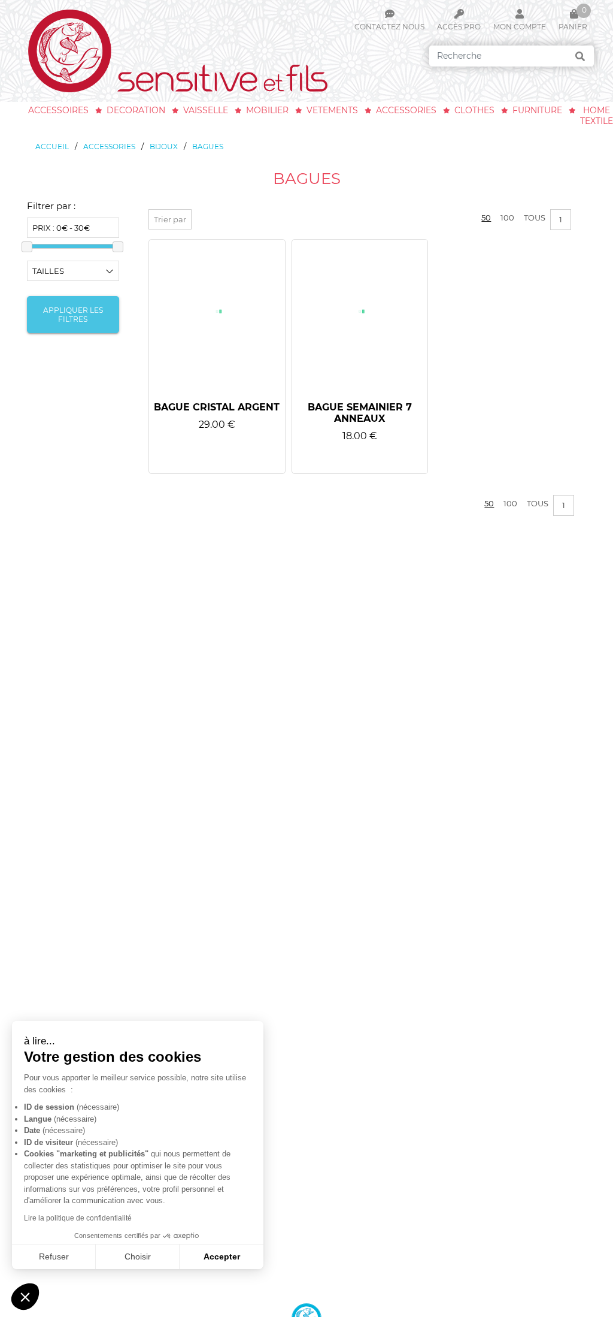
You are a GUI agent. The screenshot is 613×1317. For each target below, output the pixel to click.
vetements (332, 110)
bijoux (164, 146)
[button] (25, 1296)
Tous (534, 217)
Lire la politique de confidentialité (78, 1218)
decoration (136, 110)
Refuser (54, 1256)
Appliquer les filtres (73, 315)
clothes (474, 110)
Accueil (52, 146)
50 (486, 217)
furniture (537, 110)
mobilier (267, 110)
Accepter (222, 1256)
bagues (207, 146)
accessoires (58, 110)
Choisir (138, 1256)
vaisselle (205, 110)
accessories (406, 110)
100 (507, 217)
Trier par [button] (170, 219)
